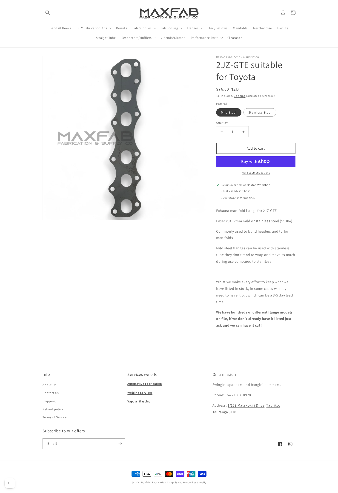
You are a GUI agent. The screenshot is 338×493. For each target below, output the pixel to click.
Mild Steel (229, 112)
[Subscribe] (120, 443)
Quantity (222, 123)
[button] (48, 13)
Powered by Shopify (194, 482)
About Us (49, 385)
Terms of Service (55, 417)
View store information (238, 198)
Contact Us (51, 393)
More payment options (256, 172)
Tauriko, (273, 405)
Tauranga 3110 (224, 412)
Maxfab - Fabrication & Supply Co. (161, 482)
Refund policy (53, 409)
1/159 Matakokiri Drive (246, 405)
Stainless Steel (260, 112)
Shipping (240, 95)
